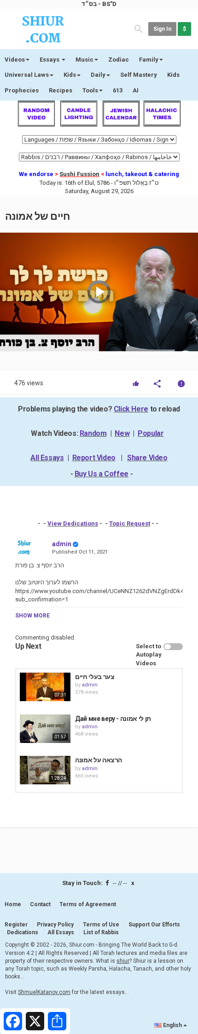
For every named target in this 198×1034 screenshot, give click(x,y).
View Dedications (72, 523)
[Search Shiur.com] (138, 28)
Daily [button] (98, 74)
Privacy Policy (55, 924)
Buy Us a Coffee (101, 473)
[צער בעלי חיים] (45, 687)
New (122, 433)
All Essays (47, 457)
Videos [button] (15, 59)
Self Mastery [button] (138, 74)
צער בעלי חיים (94, 676)
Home (13, 904)
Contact (40, 904)
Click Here (131, 409)
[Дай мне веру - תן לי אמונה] (45, 728)
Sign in (162, 29)
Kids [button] (70, 74)
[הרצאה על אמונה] (45, 770)
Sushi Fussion (79, 174)
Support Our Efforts (154, 924)
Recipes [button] (60, 90)
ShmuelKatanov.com (44, 992)
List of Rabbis (101, 932)
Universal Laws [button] (27, 74)
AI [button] (136, 90)
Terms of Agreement (87, 904)
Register (16, 924)
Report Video (94, 457)
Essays (50, 59)
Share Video (147, 457)
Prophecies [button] (22, 90)
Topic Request (129, 523)
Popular (150, 433)
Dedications (22, 932)
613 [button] (117, 90)
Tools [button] (90, 90)
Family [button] (148, 59)
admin (61, 544)
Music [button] (84, 59)
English (172, 1025)
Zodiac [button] (118, 59)
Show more (32, 615)
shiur (122, 961)
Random (93, 433)
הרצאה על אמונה (98, 760)
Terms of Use (101, 924)
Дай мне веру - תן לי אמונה (113, 718)
